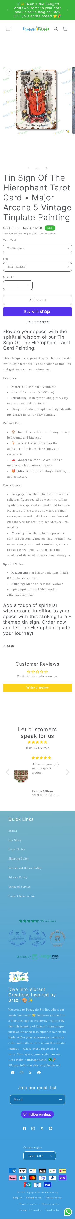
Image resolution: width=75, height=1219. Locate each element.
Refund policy (34, 1197)
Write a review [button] (37, 687)
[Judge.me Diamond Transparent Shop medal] (37, 938)
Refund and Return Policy (25, 868)
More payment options (37, 321)
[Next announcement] (67, 9)
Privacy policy (54, 1197)
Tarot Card (9, 240)
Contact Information (21, 896)
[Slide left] (28, 168)
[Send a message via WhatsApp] (68, 1212)
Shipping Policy (18, 858)
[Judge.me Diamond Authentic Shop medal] (17, 938)
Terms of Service (19, 886)
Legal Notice (16, 849)
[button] (8, 28)
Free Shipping (26, 233)
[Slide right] (46, 168)
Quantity (8, 276)
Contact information (31, 1210)
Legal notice (52, 1210)
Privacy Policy (17, 877)
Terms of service (29, 1204)
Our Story (14, 840)
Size (5, 258)
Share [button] (11, 645)
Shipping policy (51, 1204)
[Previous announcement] (7, 9)
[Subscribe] (60, 1099)
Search (12, 830)
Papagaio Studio (36, 1192)
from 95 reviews (37, 747)
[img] (38, 742)
